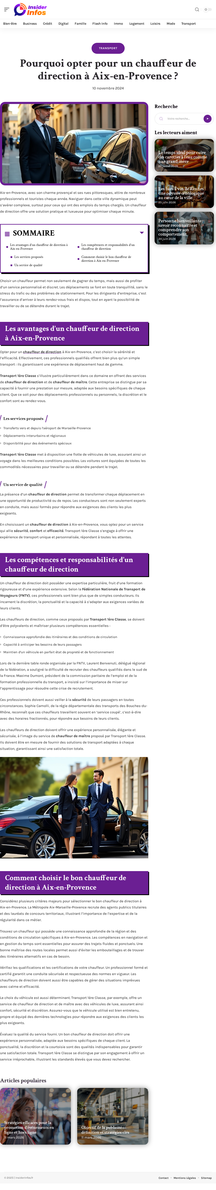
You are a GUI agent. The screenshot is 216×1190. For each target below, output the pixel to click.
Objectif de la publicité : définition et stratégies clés (105, 1130)
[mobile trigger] (7, 9)
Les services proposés (28, 257)
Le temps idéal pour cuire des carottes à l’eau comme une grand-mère (182, 157)
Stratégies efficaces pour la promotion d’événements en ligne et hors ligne (29, 1127)
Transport (108, 48)
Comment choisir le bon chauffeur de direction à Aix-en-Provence (106, 259)
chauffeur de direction (42, 352)
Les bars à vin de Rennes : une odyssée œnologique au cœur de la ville (181, 193)
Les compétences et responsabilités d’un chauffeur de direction (108, 247)
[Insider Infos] (30, 9)
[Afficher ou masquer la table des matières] (99, 233)
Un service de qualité (28, 265)
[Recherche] (197, 9)
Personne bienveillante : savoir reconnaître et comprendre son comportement (180, 227)
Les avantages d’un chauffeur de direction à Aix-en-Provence (39, 247)
